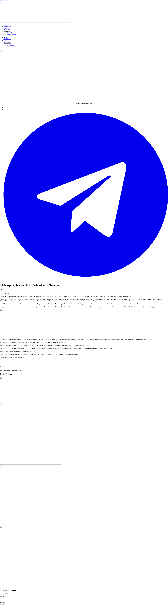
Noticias (6, 28)
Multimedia (7, 29)
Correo (2, 596)
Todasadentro (10, 33)
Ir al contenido (4, 0)
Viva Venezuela (11, 34)
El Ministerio (7, 26)
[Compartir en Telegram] (86, 279)
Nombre (2, 594)
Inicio (5, 25)
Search (2, 50)
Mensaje (2, 602)
